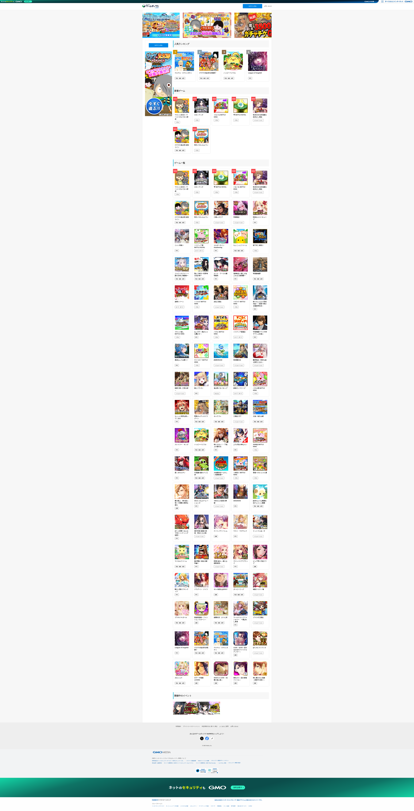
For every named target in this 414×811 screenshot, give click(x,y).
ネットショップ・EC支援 (172, 806)
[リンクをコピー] (212, 738)
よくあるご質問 (223, 726)
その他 (250, 806)
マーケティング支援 (204, 806)
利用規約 (178, 726)
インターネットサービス (158, 806)
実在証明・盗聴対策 (157, 763)
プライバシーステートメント (191, 726)
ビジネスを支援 (184, 806)
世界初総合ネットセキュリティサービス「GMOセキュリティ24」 (168, 760)
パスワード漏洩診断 (191, 760)
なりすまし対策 (222, 763)
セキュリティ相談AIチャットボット (220, 760)
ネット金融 (226, 806)
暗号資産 (233, 806)
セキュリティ (193, 806)
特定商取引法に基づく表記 (209, 726)
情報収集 (219, 806)
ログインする (252, 6)
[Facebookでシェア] (207, 738)
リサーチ (213, 806)
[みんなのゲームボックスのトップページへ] (150, 6)
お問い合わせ (268, 6)
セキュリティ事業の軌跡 (234, 762)
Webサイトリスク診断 (203, 760)
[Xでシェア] (202, 738)
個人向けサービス (242, 806)
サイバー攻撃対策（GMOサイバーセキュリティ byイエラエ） (179, 763)
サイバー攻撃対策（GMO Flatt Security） (206, 763)
